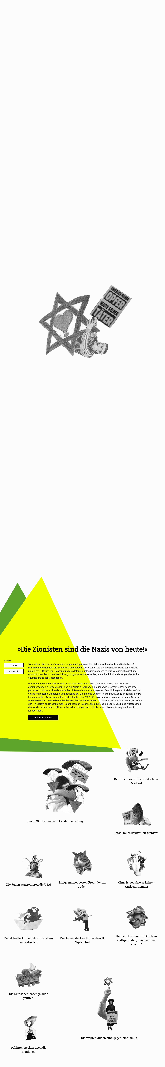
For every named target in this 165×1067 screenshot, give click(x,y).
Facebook (13, 671)
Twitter (14, 665)
